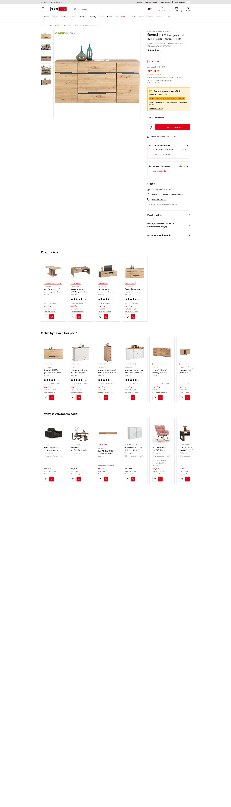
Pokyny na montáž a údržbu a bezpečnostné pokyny (160, 225)
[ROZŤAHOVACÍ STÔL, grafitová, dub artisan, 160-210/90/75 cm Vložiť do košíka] (51, 316)
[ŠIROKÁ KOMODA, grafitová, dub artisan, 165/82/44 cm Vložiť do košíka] (133, 316)
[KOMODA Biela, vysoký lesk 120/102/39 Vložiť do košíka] (133, 479)
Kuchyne (150, 17)
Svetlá (109, 17)
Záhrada (72, 17)
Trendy (141, 17)
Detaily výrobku (154, 215)
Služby (168, 17)
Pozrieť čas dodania (161, 154)
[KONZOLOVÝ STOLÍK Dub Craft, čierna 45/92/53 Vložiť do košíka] (187, 479)
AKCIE (123, 17)
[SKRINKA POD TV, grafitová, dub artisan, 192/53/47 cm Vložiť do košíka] (106, 316)
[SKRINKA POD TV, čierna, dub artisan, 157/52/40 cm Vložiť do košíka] (187, 397)
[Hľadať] (75, 9)
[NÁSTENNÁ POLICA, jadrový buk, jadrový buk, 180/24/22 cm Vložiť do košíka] (106, 479)
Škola (63, 17)
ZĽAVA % (131, 17)
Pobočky (159, 17)
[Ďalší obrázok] (190, 368)
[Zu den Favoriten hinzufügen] (150, 127)
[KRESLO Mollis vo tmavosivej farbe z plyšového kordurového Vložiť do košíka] (51, 479)
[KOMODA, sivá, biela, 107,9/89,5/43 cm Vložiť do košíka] (79, 397)
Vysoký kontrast (179, 2)
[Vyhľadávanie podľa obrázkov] (149, 9)
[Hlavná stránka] (42, 25)
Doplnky (93, 17)
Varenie (101, 17)
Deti (116, 17)
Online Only (82, 17)
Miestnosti (45, 17)
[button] (46, 35)
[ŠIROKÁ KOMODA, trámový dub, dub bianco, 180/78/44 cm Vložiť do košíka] (160, 397)
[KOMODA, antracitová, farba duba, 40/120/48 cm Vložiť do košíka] (106, 397)
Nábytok (55, 17)
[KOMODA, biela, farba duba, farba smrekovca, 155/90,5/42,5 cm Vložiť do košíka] (133, 397)
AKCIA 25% (152, 61)
